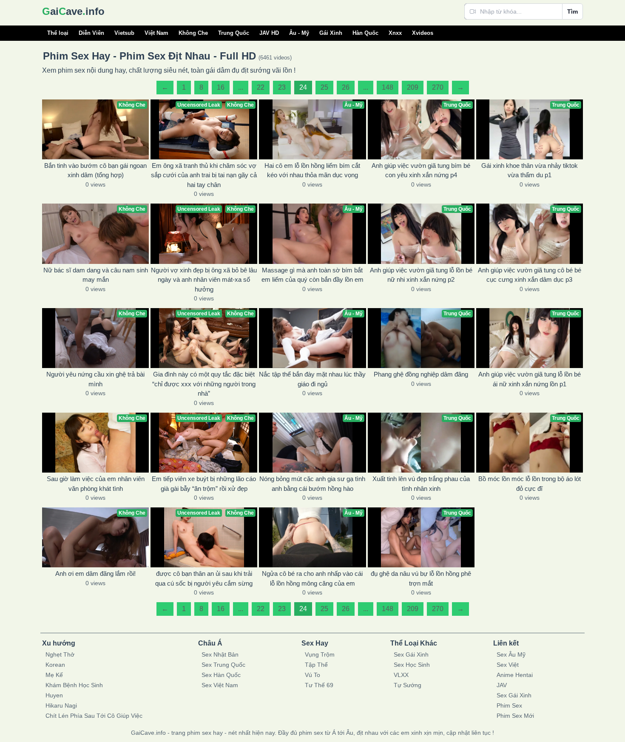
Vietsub (124, 33)
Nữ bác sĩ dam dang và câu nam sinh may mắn (95, 274)
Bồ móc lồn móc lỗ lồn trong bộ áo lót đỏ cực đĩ (529, 483)
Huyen (54, 695)
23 (282, 87)
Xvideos (422, 33)
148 (387, 87)
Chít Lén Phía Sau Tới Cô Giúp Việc (93, 715)
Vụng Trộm (320, 654)
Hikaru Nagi (61, 705)
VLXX (401, 674)
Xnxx (395, 33)
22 (260, 87)
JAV (502, 685)
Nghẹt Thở (59, 654)
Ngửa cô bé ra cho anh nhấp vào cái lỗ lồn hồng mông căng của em (312, 578)
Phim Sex (509, 705)
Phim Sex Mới (515, 715)
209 (412, 87)
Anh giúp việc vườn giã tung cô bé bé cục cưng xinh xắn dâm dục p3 (529, 274)
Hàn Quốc (365, 33)
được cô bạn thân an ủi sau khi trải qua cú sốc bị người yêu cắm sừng (204, 578)
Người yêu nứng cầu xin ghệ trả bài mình (95, 379)
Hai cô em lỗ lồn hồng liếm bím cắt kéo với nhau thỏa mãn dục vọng (312, 170)
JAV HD (269, 33)
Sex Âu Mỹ (511, 654)
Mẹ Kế (54, 674)
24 (303, 87)
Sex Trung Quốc (223, 664)
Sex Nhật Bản (220, 654)
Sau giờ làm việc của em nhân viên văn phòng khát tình (96, 483)
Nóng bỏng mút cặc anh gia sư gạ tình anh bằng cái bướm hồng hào (312, 483)
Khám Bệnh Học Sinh (74, 685)
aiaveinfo (73, 11)
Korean (55, 664)
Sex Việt (508, 664)
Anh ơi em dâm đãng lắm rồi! (95, 573)
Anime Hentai (515, 674)
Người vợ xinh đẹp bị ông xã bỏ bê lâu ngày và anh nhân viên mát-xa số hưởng (204, 279)
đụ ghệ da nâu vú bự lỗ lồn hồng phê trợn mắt (421, 578)
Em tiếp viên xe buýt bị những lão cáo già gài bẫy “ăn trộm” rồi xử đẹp (204, 483)
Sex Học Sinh (412, 664)
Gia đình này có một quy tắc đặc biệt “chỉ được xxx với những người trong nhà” (204, 384)
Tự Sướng (407, 685)
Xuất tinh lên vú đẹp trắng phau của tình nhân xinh (421, 483)
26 (345, 87)
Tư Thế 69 (319, 685)
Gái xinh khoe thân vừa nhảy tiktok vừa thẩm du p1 (529, 170)
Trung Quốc (233, 33)
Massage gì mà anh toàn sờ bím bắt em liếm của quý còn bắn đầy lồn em (312, 274)
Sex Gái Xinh (411, 654)
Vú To (312, 674)
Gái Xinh (330, 33)
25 (324, 87)
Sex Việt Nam (220, 685)
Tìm (572, 11)
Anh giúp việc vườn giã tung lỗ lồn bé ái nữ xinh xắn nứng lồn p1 (529, 379)
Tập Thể (316, 664)
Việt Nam (156, 33)
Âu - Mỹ (299, 33)
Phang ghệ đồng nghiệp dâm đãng (421, 374)
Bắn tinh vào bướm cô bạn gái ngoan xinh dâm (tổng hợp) (95, 170)
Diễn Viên (91, 33)
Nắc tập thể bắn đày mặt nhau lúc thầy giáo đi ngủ (312, 379)
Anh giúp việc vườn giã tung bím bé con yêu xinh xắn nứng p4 (421, 170)
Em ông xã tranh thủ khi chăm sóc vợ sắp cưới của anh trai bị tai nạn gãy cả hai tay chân (204, 175)
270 (437, 87)
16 (220, 87)
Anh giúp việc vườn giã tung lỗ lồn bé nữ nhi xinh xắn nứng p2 (421, 274)
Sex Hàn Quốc (221, 674)
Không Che (193, 33)
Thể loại (57, 33)
